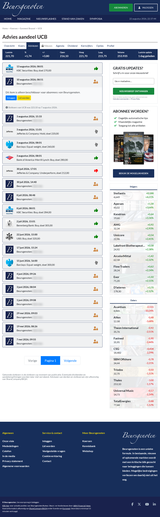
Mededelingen (10, 446)
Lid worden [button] (24, 98)
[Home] (140, 437)
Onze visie (8, 441)
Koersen (14, 28)
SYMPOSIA (96, 18)
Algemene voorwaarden (15, 466)
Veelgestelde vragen (53, 451)
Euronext (66, 508)
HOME (8, 18)
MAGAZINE (24, 18)
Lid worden (48, 446)
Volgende (70, 360)
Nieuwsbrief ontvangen (133, 91)
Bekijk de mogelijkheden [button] (133, 173)
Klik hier (5, 506)
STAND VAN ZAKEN (73, 18)
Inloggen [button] (147, 7)
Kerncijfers (87, 45)
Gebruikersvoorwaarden (121, 99)
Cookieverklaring (52, 456)
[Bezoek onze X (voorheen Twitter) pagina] (139, 504)
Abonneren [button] (121, 7)
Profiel (110, 45)
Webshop (87, 451)
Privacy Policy (135, 99)
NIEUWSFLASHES (46, 18)
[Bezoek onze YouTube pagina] (147, 504)
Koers (21, 45)
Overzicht (9, 45)
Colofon (6, 451)
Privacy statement (12, 461)
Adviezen (33, 45)
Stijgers (133, 186)
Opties (100, 45)
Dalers (133, 300)
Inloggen (47, 441)
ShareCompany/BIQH (38, 508)
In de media (8, 456)
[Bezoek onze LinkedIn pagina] (154, 504)
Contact (46, 461)
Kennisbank (88, 446)
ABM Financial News (81, 506)
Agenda (60, 45)
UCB (40, 28)
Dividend (73, 45)
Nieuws (48, 45)
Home (5, 28)
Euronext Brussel (27, 28)
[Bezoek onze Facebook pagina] (132, 504)
